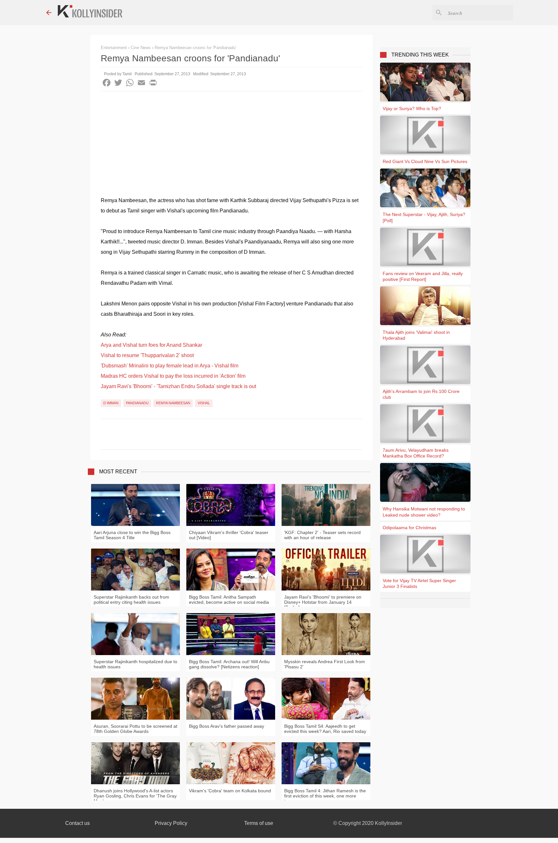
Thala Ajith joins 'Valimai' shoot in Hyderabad (416, 335)
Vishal (204, 403)
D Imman (111, 403)
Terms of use (258, 823)
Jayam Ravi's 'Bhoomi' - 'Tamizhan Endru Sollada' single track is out (178, 386)
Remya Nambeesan (173, 403)
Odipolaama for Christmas (409, 527)
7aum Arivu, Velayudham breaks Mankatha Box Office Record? (416, 452)
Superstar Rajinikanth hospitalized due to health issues (135, 664)
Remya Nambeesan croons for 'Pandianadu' (195, 47)
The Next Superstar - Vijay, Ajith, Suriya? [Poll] (424, 217)
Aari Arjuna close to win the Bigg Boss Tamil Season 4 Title (132, 535)
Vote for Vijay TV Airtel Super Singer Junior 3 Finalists (419, 583)
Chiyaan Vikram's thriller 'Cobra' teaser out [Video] (228, 535)
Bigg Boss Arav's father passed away (226, 726)
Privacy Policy (171, 823)
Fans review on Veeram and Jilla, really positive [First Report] (423, 276)
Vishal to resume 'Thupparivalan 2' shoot (147, 355)
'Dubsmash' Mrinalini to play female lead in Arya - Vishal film (169, 365)
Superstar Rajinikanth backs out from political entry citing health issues (131, 599)
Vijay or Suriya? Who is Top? (412, 108)
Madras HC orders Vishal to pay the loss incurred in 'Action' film (173, 376)
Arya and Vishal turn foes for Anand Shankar (151, 345)
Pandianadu (137, 403)
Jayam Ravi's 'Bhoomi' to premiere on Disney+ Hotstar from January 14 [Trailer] (322, 602)
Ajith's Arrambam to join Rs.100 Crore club (421, 394)
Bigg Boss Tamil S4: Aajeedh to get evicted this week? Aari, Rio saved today (325, 729)
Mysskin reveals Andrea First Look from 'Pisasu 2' (324, 664)
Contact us (77, 823)
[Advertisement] (231, 140)
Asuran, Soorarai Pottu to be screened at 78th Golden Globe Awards (135, 729)
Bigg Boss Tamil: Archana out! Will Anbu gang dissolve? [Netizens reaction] (229, 664)
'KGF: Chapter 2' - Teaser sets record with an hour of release (322, 535)
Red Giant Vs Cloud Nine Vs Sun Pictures (425, 161)
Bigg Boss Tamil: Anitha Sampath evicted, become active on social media (229, 599)
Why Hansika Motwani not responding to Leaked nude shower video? (424, 511)
